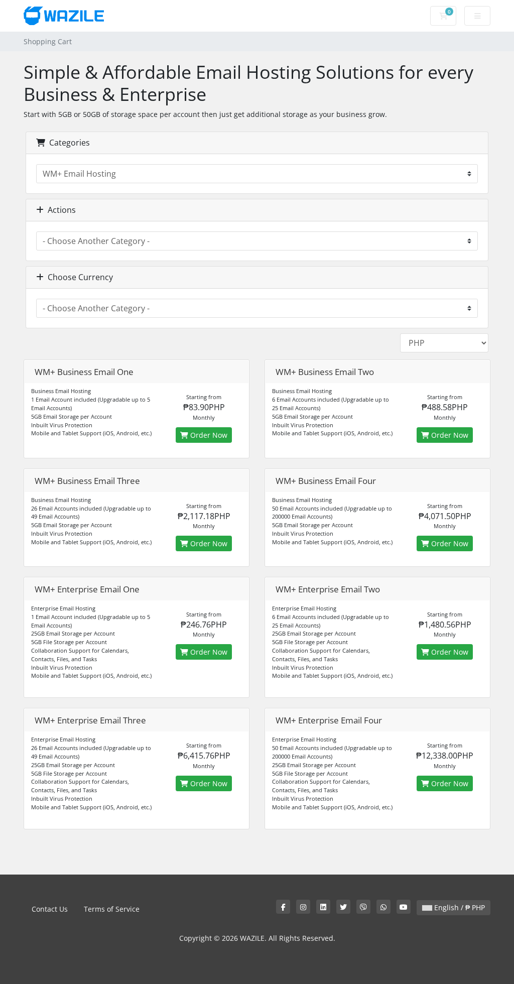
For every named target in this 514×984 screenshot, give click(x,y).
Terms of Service (112, 909)
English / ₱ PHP (458, 907)
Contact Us (50, 909)
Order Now (207, 435)
